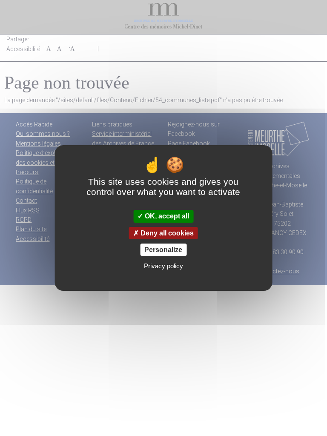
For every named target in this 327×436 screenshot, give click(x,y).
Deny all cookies (166, 233)
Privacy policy (163, 266)
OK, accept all (166, 216)
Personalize (163, 249)
